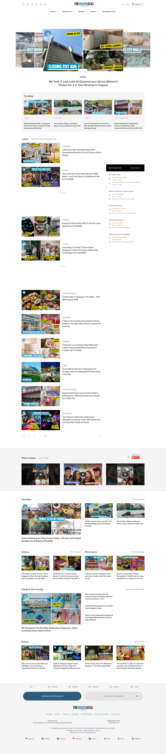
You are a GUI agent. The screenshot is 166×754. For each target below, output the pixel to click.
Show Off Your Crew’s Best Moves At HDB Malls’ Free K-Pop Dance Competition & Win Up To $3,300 (81, 176)
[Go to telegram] (32, 4)
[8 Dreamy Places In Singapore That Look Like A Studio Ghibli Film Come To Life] (99, 563)
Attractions (67, 413)
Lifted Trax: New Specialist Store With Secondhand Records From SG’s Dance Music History (81, 152)
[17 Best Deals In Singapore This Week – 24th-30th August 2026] (41, 300)
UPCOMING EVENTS (109, 11)
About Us (57, 714)
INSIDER (81, 11)
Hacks (87, 118)
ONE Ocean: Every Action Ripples (119, 234)
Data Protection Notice (102, 714)
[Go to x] (23, 4)
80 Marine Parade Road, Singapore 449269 (124, 213)
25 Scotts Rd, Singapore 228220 (121, 227)
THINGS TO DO (67, 11)
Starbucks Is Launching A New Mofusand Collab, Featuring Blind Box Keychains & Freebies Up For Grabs (80, 347)
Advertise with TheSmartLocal (52, 696)
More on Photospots (138, 552)
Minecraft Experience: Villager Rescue (121, 191)
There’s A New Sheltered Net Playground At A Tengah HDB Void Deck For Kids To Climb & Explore (99, 617)
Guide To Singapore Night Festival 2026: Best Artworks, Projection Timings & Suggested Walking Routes (66, 666)
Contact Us (66, 714)
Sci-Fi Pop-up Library (115, 205)
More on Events (139, 641)
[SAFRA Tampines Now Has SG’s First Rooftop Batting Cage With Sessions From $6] (99, 510)
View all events (135, 168)
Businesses (67, 146)
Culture (65, 244)
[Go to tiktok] (45, 4)
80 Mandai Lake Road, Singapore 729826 (123, 199)
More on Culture (76, 552)
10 (45, 436)
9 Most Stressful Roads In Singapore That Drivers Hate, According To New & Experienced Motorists (37, 126)
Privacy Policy (115, 714)
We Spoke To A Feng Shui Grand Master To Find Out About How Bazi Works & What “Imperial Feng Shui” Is (66, 576)
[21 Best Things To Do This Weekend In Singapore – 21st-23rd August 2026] (99, 653)
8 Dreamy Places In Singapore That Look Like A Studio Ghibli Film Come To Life (98, 576)
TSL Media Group (90, 732)
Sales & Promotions (121, 118)
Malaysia (83, 77)
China (65, 365)
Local (27, 118)
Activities (58, 118)
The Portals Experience (116, 220)
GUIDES (93, 11)
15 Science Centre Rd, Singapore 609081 (123, 242)
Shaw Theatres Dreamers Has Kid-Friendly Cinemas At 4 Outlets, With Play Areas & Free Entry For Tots (98, 596)
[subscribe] (137, 696)
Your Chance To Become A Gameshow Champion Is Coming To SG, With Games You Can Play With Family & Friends (81, 420)
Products (66, 341)
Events (65, 170)
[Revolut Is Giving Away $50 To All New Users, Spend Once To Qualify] (41, 226)
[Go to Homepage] (84, 4)
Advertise (49, 714)
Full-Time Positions (86, 714)
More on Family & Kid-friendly (135, 589)
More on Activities (138, 499)
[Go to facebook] (28, 4)
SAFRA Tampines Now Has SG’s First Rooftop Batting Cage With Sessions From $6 (98, 523)
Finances (66, 220)
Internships (75, 714)
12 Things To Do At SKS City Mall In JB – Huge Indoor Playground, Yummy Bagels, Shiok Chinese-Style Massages (83, 83)
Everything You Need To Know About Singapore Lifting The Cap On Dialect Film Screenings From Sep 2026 (80, 250)
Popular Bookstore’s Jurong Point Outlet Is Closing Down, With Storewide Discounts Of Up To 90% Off (128, 126)
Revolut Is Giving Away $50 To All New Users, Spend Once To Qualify (81, 224)
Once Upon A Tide (114, 174)
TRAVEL (53, 11)
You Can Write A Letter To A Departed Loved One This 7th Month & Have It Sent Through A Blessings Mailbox (130, 666)
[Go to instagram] (36, 4)
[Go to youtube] (41, 4)
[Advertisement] (61, 202)
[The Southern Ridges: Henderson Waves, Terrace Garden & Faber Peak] (68, 107)
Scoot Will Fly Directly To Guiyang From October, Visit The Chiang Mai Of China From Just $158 (81, 371)
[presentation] (134, 456)
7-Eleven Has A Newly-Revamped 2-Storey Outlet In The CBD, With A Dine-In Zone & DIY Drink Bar (81, 323)
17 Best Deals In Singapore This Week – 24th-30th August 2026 (81, 298)
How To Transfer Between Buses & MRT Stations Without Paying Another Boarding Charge (97, 126)
